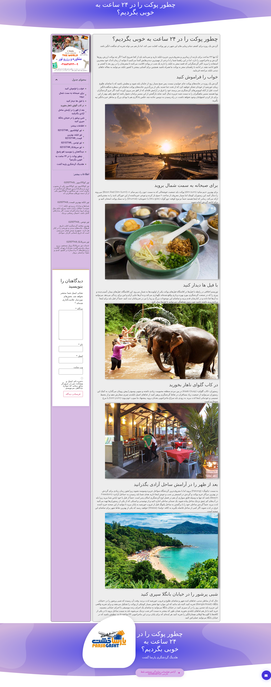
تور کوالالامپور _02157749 (70, 130)
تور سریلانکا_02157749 (71, 147)
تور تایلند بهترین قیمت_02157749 (73, 136)
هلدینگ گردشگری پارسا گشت (70, 164)
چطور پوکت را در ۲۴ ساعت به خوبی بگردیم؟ (68, 158)
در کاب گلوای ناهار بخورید (72, 105)
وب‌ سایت (78, 367)
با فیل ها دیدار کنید (75, 101)
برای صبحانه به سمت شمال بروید (71, 95)
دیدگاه (79, 309)
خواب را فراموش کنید (74, 88)
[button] (56, 80)
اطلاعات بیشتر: (77, 126)
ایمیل (79, 356)
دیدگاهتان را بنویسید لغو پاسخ (70, 152)
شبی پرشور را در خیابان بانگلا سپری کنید (71, 119)
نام (80, 344)
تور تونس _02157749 (71, 143)
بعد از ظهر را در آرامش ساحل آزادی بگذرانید (71, 111)
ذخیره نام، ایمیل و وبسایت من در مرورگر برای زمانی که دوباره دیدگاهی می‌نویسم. (72, 384)
